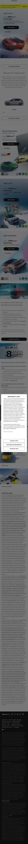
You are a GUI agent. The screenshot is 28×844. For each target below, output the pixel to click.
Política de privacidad (8, 431)
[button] (14, 444)
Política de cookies (14, 427)
